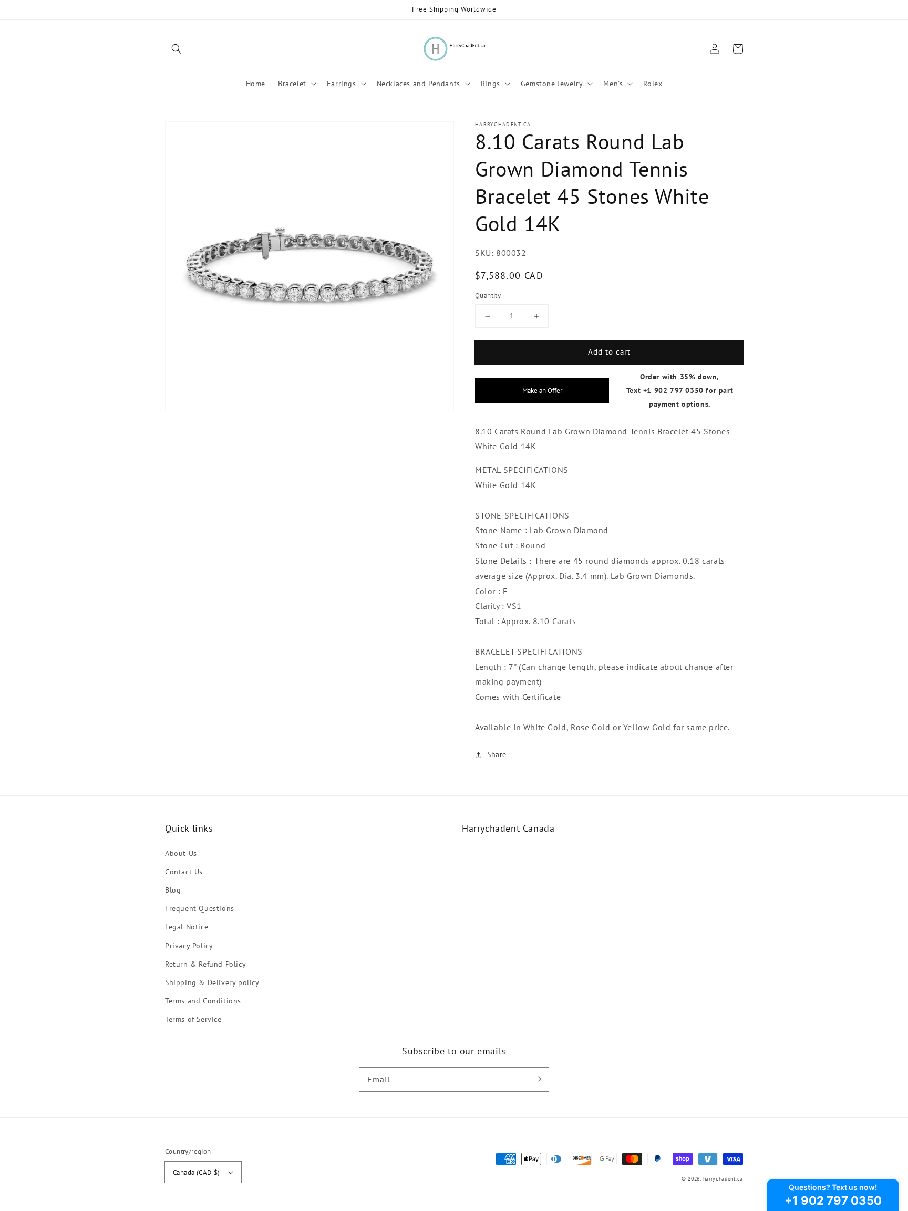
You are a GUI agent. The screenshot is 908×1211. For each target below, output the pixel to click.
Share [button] (497, 754)
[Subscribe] (537, 1079)
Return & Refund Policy (205, 964)
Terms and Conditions (203, 1001)
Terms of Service (193, 1019)
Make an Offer (542, 390)
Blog (173, 890)
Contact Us (184, 871)
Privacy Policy (189, 945)
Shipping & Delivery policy (212, 982)
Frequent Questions (199, 908)
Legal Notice (186, 926)
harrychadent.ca (723, 1178)
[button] (176, 48)
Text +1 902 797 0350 (665, 390)
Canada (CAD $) (196, 1172)
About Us (181, 853)
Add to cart (609, 352)
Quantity (488, 296)
